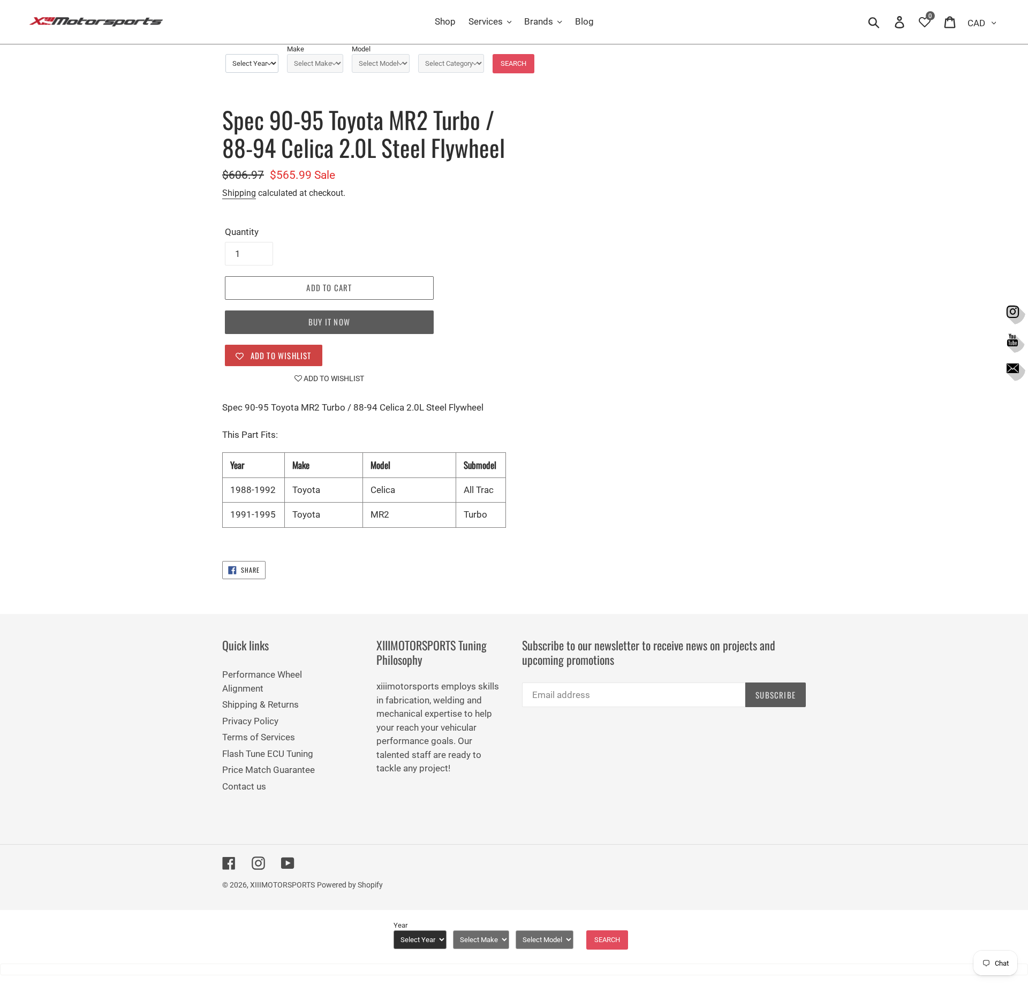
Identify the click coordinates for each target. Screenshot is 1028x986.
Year (400, 925)
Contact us (244, 786)
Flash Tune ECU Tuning (267, 753)
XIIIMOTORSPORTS (282, 885)
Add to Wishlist (333, 378)
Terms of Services (258, 737)
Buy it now (329, 322)
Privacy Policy (250, 721)
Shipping (239, 193)
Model (361, 49)
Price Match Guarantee (268, 769)
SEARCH (513, 63)
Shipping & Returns (260, 704)
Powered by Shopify (350, 885)
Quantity (242, 231)
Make (295, 49)
